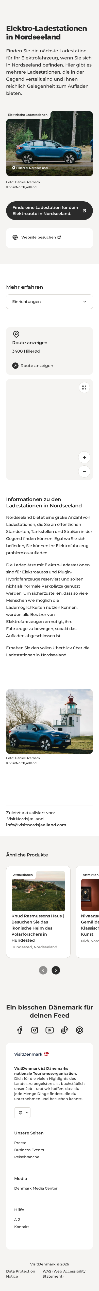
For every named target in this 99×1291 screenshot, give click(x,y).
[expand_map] (84, 387)
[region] (49, 429)
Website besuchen (38, 237)
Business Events (29, 1150)
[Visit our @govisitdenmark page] (64, 1030)
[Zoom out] (84, 471)
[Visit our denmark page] (19, 1030)
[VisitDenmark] (31, 1054)
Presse (20, 1143)
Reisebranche (26, 1157)
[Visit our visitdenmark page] (49, 1030)
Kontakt (21, 1226)
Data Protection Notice (20, 1274)
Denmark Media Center (36, 1188)
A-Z (17, 1219)
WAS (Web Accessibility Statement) (64, 1274)
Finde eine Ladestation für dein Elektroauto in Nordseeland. (45, 210)
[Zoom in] (84, 457)
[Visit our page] (34, 1030)
